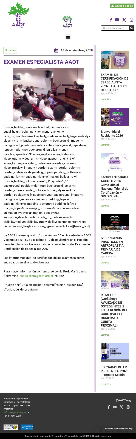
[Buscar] (131, 28)
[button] (68, 37)
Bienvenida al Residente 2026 (112, 133)
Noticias (10, 50)
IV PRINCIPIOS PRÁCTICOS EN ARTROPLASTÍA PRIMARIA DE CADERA (112, 245)
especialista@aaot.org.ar (36, 276)
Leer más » (106, 99)
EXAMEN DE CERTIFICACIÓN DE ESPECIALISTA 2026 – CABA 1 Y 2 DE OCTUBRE (114, 82)
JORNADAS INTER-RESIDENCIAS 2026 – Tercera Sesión (114, 371)
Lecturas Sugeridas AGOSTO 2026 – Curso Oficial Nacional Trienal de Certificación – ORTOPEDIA (114, 186)
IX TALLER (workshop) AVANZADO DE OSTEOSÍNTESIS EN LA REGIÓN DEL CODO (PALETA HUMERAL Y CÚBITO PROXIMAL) (114, 310)
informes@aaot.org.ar (15, 412)
